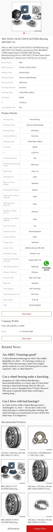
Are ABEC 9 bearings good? (19, 354)
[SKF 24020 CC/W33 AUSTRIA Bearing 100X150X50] (13, 517)
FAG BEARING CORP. (13, 326)
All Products (13, 528)
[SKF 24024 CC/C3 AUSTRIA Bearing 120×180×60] (13, 483)
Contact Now (40, 528)
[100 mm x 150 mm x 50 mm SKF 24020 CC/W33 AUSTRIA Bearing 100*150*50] (40, 517)
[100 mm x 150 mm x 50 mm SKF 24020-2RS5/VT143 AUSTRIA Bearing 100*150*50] (40, 483)
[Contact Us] (46, 266)
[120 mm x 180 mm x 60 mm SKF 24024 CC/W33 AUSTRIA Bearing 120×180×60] (13, 450)
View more (26, 314)
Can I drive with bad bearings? (20, 401)
